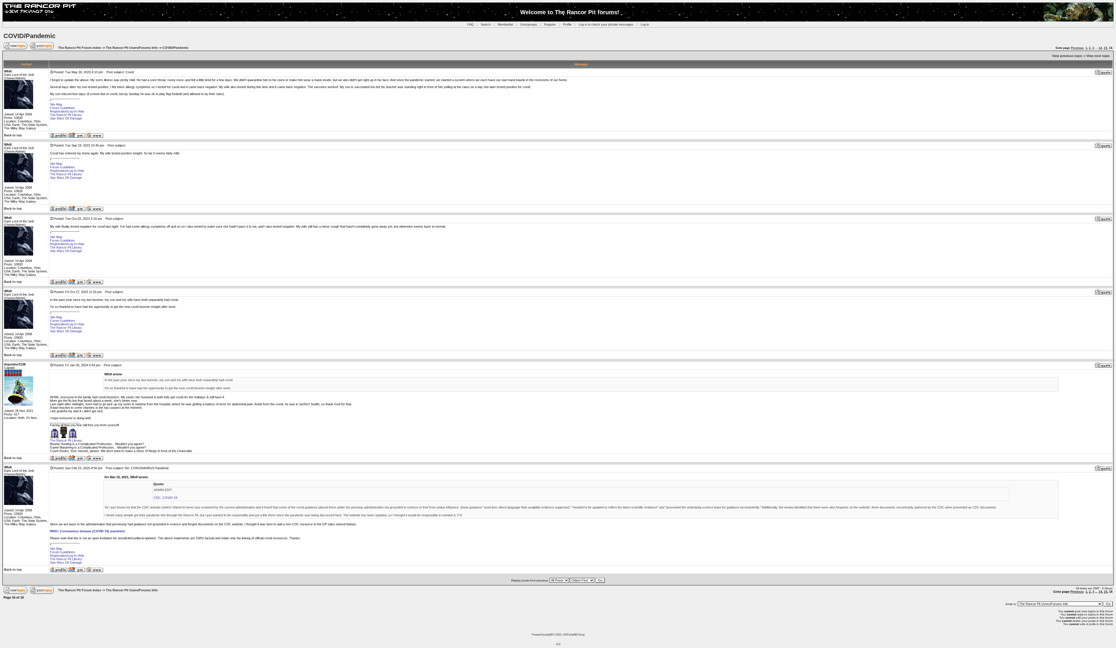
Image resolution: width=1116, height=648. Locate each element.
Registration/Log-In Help (67, 111)
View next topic (1098, 56)
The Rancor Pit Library (66, 115)
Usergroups (528, 24)
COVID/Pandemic (29, 36)
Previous (1077, 47)
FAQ (470, 24)
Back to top (13, 135)
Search (486, 24)
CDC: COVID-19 (165, 497)
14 (1100, 47)
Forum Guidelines (62, 108)
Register (550, 24)
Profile (567, 24)
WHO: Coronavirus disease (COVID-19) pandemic (87, 531)
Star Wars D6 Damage (66, 118)
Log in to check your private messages (606, 24)
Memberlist (505, 24)
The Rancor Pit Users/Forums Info (132, 47)
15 (1105, 47)
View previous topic (1067, 56)
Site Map (56, 104)
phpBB (549, 634)
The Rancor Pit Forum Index (79, 47)
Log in (645, 24)
